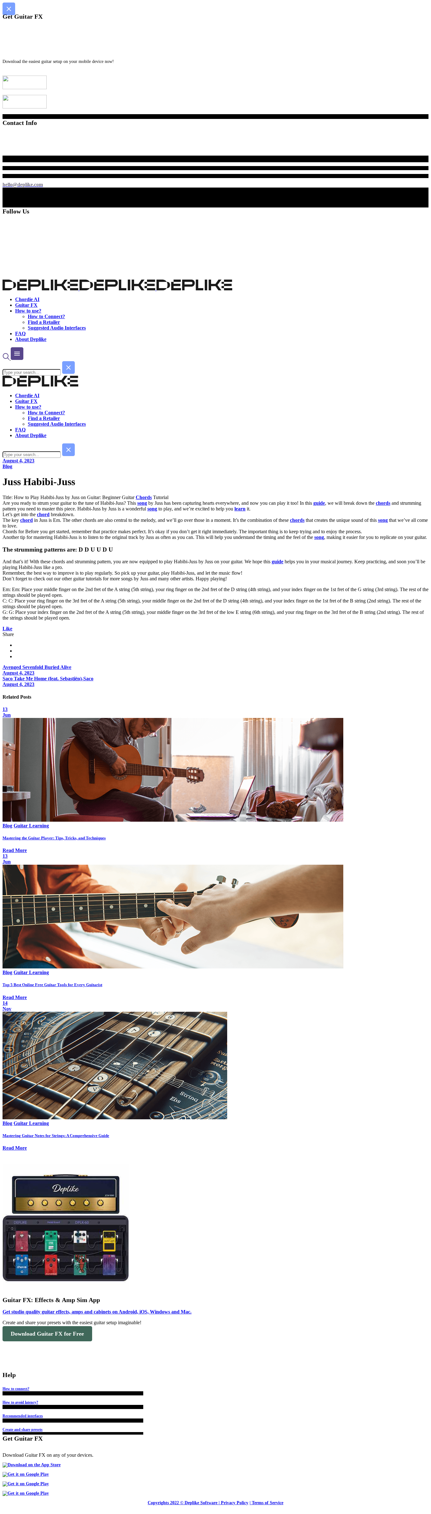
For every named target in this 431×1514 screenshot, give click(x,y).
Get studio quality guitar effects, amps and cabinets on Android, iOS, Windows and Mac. (97, 1311)
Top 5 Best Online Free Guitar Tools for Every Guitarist (52, 984)
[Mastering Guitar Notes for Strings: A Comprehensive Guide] (115, 1117)
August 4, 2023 (18, 460)
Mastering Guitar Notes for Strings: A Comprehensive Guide (56, 1135)
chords (383, 503)
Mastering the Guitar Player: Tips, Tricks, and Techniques (54, 838)
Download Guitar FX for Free (47, 1334)
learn (239, 508)
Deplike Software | (202, 1502)
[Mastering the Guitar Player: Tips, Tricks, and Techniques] (173, 820)
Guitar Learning (31, 825)
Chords (144, 497)
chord (43, 514)
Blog (7, 466)
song (142, 503)
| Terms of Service (266, 1502)
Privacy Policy (234, 1502)
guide (319, 503)
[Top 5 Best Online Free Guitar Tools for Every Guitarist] (173, 966)
